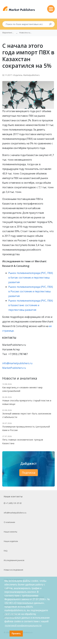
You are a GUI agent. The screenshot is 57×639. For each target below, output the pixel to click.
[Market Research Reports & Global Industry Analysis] (19, 8)
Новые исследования (13, 570)
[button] (6, 633)
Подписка (28, 472)
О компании (9, 522)
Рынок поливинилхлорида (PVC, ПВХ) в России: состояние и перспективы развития (30, 291)
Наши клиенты (10, 531)
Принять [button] (16, 633)
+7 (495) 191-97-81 (13, 503)
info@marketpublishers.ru (17, 363)
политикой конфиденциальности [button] (23, 625)
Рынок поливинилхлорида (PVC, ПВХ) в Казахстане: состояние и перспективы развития (30, 305)
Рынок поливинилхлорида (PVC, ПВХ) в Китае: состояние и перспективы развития (30, 277)
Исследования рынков (14, 560)
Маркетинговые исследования (8, 33)
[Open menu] (51, 9)
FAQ (5, 550)
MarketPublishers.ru (14, 368)
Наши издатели (11, 541)
